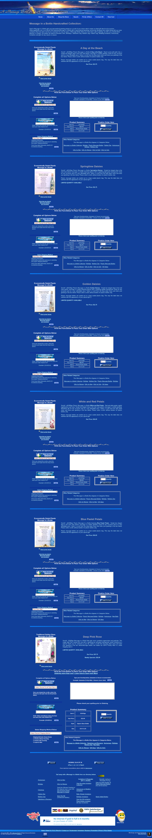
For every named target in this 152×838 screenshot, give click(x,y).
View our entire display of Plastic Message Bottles (103, 783)
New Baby (115, 616)
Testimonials (73, 830)
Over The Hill (61, 796)
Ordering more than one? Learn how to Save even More (76, 673)
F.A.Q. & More (87, 17)
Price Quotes (108, 830)
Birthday (85, 145)
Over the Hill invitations (83, 799)
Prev (70, 765)
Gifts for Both (96, 150)
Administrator (88, 768)
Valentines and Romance (95, 743)
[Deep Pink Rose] (45, 663)
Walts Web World (142, 833)
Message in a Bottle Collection (73, 145)
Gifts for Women (87, 150)
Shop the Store (63, 17)
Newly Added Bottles (102, 797)
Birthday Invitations (82, 797)
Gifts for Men (77, 150)
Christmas (41, 790)
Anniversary (115, 145)
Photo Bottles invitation (83, 801)
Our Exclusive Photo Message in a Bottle (63, 791)
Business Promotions (91, 830)
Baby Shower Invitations (84, 794)
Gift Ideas (105, 267)
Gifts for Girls (105, 150)
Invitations (81, 830)
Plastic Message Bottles (96, 145)
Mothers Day (94, 147)
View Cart (111, 17)
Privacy (101, 830)
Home (40, 17)
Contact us (65, 830)
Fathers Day (107, 145)
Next (82, 765)
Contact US (99, 17)
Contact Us (19, 834)
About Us (50, 17)
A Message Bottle (16, 833)
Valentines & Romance (45, 799)
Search (76, 17)
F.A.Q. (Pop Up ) (56, 830)
